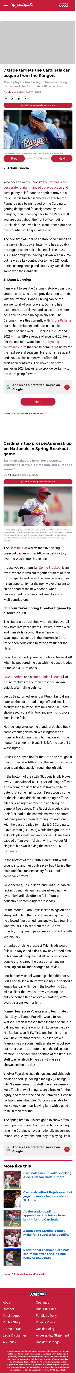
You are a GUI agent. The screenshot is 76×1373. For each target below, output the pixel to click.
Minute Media (20, 1351)
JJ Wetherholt (13, 677)
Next (62, 158)
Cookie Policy (45, 1329)
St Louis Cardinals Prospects (29, 1274)
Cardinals (16, 548)
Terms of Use (12, 1329)
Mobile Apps (11, 1315)
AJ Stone (13, 475)
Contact (8, 1309)
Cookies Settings (48, 1342)
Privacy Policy (45, 1322)
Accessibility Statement (52, 1335)
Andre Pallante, (61, 320)
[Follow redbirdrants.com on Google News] (67, 387)
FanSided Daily (46, 1315)
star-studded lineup (46, 677)
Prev (14, 158)
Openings (42, 1302)
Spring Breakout (50, 567)
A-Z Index (9, 1342)
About (7, 1302)
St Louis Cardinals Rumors (28, 413)
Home (7, 413)
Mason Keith (16, 92)
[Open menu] (6, 5)
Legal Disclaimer (14, 1335)
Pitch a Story (12, 1322)
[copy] (25, 98)
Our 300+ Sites (46, 1309)
